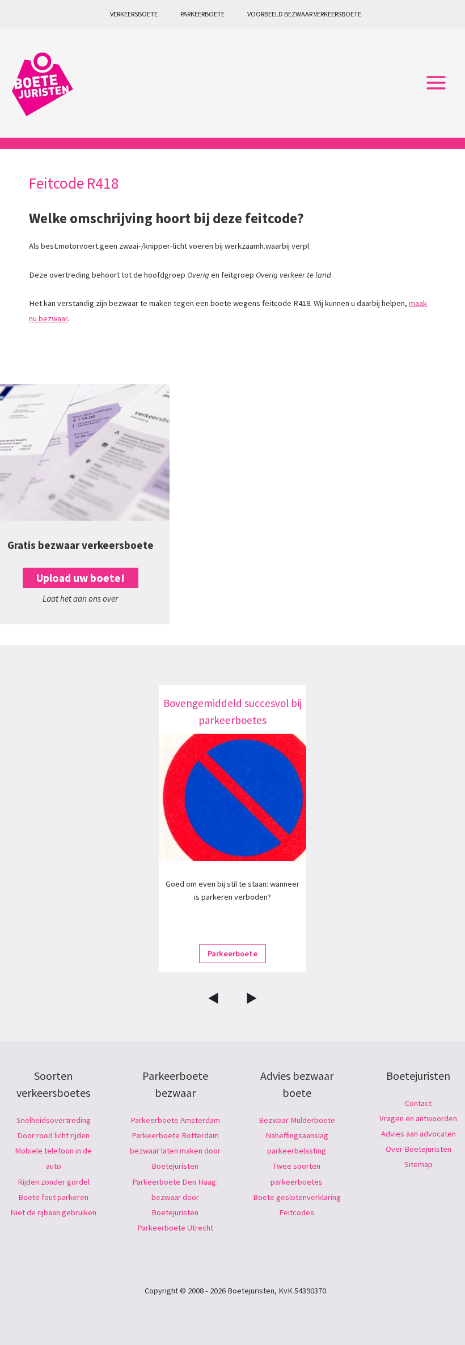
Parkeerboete (202, 14)
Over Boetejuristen (418, 1149)
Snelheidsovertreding (53, 1120)
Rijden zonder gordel (54, 1182)
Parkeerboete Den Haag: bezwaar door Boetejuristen (175, 1197)
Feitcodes (296, 1212)
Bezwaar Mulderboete (297, 1120)
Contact (418, 1103)
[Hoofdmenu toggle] (436, 83)
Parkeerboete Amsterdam (175, 1120)
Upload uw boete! (80, 578)
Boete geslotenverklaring (297, 1197)
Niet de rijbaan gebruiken (53, 1212)
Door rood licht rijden (53, 1135)
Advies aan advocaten (418, 1134)
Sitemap (418, 1164)
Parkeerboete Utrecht (175, 1228)
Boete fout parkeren (53, 1197)
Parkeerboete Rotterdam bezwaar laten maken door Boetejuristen (175, 1150)
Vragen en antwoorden (418, 1118)
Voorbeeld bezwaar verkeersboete (304, 14)
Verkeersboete (134, 14)
